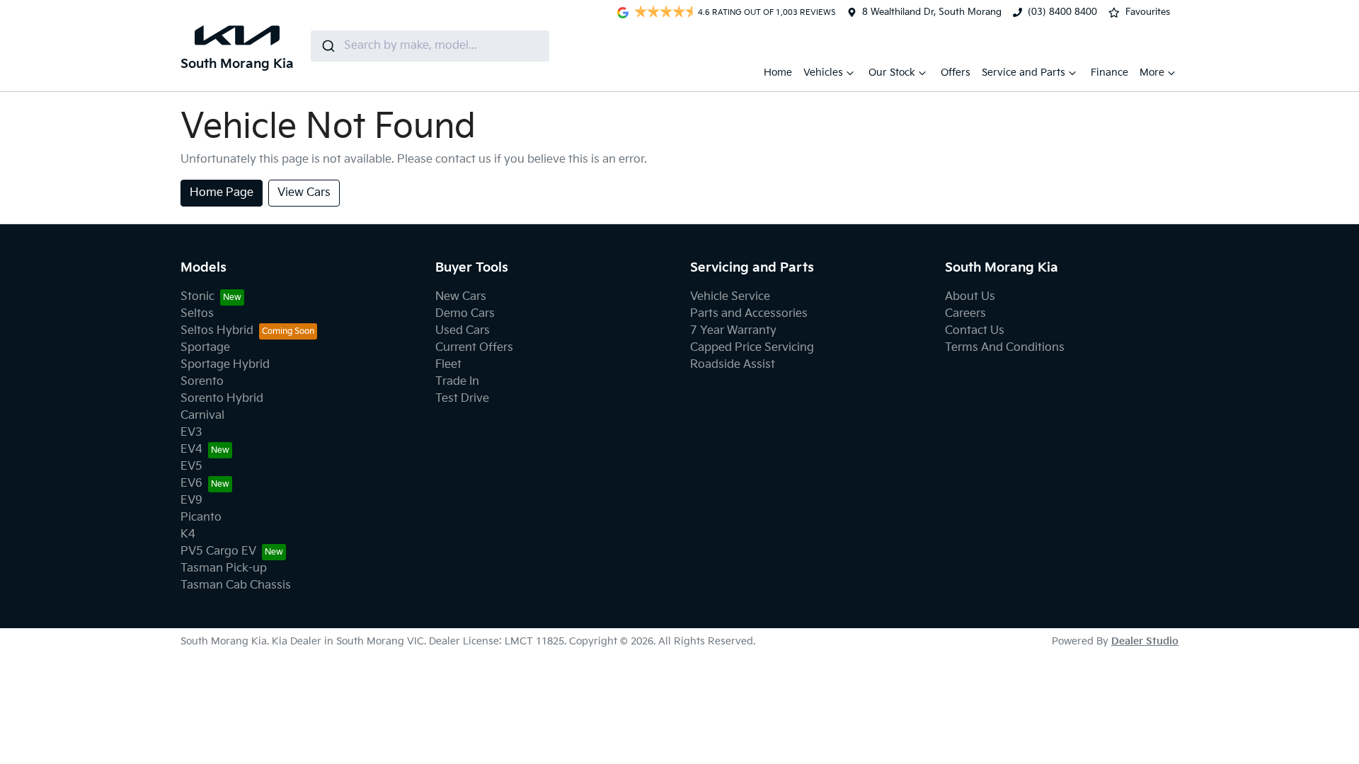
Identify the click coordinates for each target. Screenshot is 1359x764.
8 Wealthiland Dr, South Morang (932, 12)
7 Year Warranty (733, 330)
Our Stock (891, 72)
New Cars (460, 296)
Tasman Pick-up (223, 568)
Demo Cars (465, 313)
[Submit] (327, 46)
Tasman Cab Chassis (235, 585)
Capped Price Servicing (752, 347)
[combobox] (430, 46)
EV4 (191, 449)
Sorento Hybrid (221, 398)
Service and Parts (1023, 72)
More (1152, 72)
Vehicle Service (730, 296)
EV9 (191, 500)
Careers (965, 313)
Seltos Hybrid (216, 330)
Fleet (448, 364)
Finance (1109, 72)
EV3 (191, 432)
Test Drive (462, 398)
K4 (187, 534)
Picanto (201, 517)
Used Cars (462, 330)
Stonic (197, 296)
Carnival (202, 415)
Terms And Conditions (1005, 347)
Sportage (205, 347)
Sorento (202, 381)
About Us (970, 296)
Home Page (221, 192)
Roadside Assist (732, 364)
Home (778, 72)
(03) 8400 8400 (1062, 12)
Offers (955, 72)
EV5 (191, 466)
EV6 (191, 483)
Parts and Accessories (749, 313)
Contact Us (974, 330)
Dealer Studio (1145, 641)
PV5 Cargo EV (218, 551)
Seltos (197, 313)
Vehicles (823, 72)
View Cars (304, 192)
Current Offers (474, 347)
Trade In (457, 381)
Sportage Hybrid (225, 364)
